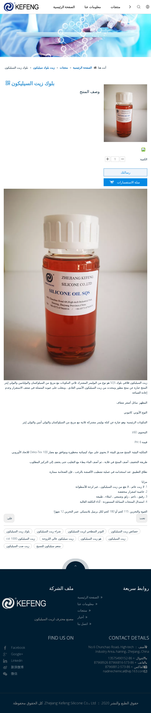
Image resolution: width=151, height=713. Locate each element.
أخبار (81, 617)
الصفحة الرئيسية (64, 7)
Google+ (17, 654)
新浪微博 (17, 667)
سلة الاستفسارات (128, 182)
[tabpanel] (75, 35)
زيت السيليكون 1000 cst (20, 538)
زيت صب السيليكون (17, 546)
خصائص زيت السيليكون (124, 531)
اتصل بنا (82, 624)
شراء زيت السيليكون (49, 531)
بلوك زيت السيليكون (18, 531)
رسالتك (125, 172)
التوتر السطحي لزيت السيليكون (86, 531)
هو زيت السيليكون (91, 538)
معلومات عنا (93, 7)
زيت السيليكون (116, 538)
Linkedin (16, 660)
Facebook (18, 647)
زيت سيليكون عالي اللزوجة (58, 538)
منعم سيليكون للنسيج (48, 546)
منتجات (115, 7)
